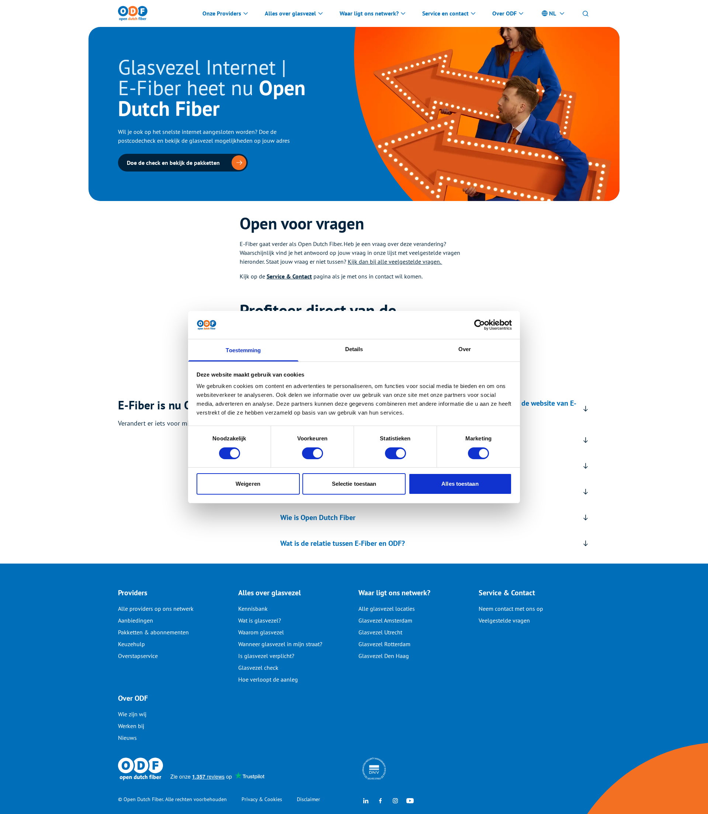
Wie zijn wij (132, 714)
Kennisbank (253, 608)
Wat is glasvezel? (259, 620)
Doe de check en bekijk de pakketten (173, 162)
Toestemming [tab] (243, 350)
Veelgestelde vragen (504, 620)
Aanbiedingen (135, 620)
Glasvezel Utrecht (380, 632)
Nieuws (127, 737)
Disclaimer (308, 799)
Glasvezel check (258, 667)
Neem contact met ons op (511, 608)
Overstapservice (138, 655)
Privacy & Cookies (262, 799)
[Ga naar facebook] (380, 800)
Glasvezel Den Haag (383, 655)
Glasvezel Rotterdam (384, 644)
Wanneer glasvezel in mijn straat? (280, 644)
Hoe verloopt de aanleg (268, 679)
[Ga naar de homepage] (133, 13)
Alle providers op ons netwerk (156, 608)
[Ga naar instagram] (395, 800)
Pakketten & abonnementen (153, 632)
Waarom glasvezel (261, 632)
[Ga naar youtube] (410, 800)
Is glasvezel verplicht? (266, 655)
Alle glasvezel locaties (386, 608)
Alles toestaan (459, 484)
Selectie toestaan (354, 484)
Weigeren (248, 484)
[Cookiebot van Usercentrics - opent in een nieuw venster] (479, 324)
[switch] (312, 453)
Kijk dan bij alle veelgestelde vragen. (395, 261)
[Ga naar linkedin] (365, 800)
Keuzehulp (131, 644)
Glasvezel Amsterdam (385, 620)
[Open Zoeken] (585, 13)
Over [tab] (464, 349)
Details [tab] (354, 349)
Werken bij (131, 726)
